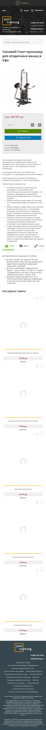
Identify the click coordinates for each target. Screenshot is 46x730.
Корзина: (39, 10)
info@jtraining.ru (37, 29)
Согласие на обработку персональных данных (30, 714)
